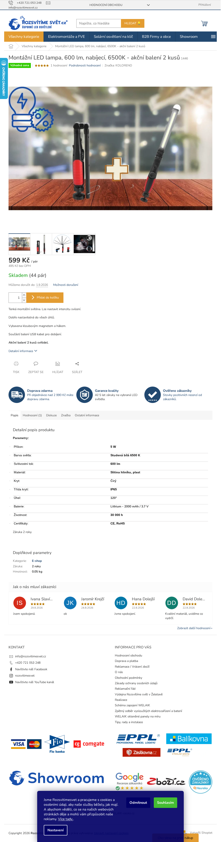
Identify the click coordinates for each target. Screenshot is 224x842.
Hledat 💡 (132, 23)
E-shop (37, 561)
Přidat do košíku (48, 297)
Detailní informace (21, 351)
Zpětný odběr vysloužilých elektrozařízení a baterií (148, 711)
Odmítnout (138, 802)
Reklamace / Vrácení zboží (132, 667)
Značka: (118, 65)
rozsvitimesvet (25, 676)
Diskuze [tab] (51, 415)
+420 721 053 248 (27, 663)
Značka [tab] (65, 415)
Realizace (121, 700)
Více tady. (65, 819)
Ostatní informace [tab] (87, 415)
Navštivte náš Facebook (31, 669)
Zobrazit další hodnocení (193, 628)
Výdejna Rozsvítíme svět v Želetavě (139, 694)
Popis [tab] (14, 415)
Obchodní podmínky (128, 678)
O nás (119, 672)
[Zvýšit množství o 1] (24, 295)
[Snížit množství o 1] (24, 300)
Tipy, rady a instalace (129, 722)
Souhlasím (165, 802)
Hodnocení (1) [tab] (32, 415)
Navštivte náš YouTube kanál (34, 682)
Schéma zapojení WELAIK (132, 705)
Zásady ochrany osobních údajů (136, 683)
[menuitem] (24, 36)
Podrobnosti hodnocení (85, 65)
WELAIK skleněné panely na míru (138, 716)
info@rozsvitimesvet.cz (30, 656)
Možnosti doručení (65, 285)
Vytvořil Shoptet (201, 833)
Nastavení (55, 830)
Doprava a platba (126, 661)
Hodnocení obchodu (105, 5)
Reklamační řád (125, 689)
